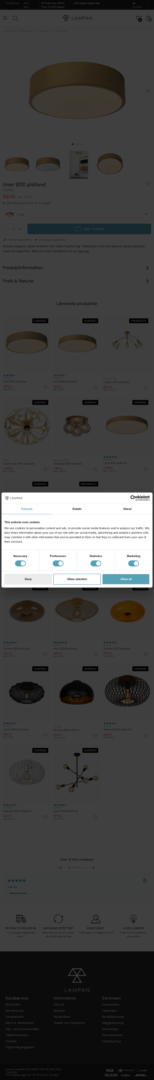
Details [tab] (77, 508)
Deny (28, 579)
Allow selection (77, 579)
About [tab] (127, 508)
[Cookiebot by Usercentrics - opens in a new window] (133, 498)
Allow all (126, 579)
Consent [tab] (26, 508)
